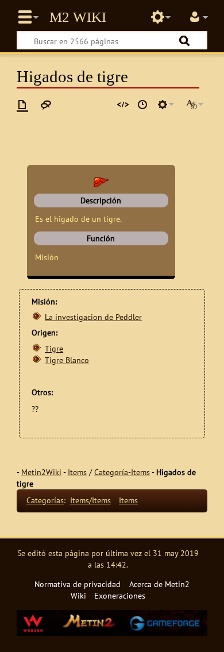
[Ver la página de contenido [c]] (22, 104)
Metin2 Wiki (77, 17)
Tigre (54, 348)
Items (77, 471)
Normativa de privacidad (77, 583)
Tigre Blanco (67, 359)
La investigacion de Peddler (93, 316)
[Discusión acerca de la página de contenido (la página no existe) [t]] (46, 104)
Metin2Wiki (41, 471)
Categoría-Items (122, 471)
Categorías (45, 500)
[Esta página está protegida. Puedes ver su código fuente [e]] (123, 104)
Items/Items (90, 500)
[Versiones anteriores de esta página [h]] (142, 104)
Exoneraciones (119, 595)
